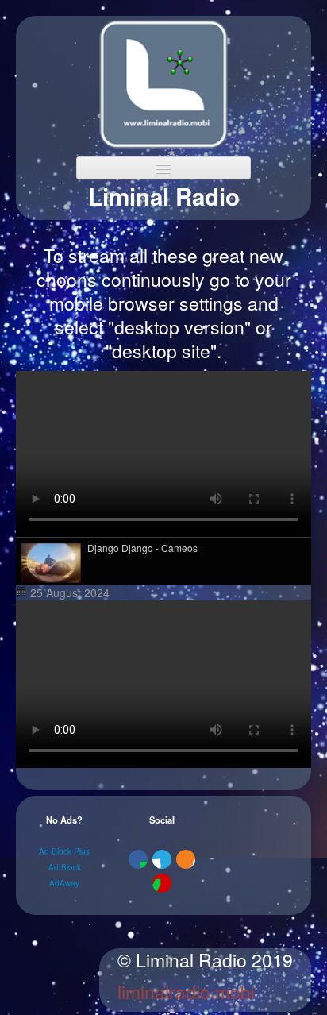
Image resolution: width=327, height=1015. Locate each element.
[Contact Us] (161, 883)
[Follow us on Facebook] (138, 859)
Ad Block (64, 867)
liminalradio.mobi (186, 991)
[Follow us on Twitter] (161, 859)
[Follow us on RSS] (185, 859)
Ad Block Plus (64, 851)
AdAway (64, 883)
